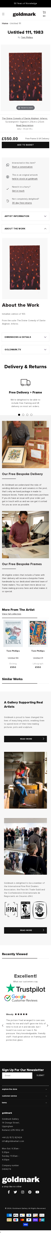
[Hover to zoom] (25, 78)
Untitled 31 (38, 658)
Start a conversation (22, 167)
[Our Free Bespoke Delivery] (25, 444)
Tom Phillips (27, 37)
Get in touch (18, 191)
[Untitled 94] (13, 633)
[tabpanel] (25, 394)
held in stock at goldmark (25, 179)
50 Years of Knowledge (25, 3)
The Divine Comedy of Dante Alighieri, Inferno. (25, 118)
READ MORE (26, 739)
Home (5, 23)
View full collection (11, 614)
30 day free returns (22, 203)
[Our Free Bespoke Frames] (25, 534)
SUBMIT (41, 1075)
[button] (6, 14)
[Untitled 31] (38, 633)
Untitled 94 (13, 658)
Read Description (24, 125)
